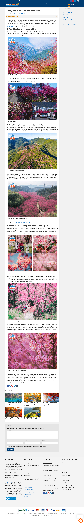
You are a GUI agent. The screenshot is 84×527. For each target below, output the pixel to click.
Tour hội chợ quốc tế (67, 14)
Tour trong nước (66, 21)
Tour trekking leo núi (67, 19)
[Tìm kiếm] (78, 1)
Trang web (44, 440)
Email (26, 440)
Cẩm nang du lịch (27, 494)
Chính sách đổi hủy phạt (29, 489)
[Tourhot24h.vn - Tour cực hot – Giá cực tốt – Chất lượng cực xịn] (12, 4)
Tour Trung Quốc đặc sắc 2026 (70, 24)
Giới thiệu (26, 496)
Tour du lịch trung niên (67, 12)
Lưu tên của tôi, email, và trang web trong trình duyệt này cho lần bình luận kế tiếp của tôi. (27, 446)
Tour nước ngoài (66, 17)
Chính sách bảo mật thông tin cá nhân (32, 484)
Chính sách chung (28, 487)
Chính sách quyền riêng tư (29, 492)
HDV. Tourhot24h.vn (21, 13)
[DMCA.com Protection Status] (42, 517)
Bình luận (9, 430)
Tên (8, 440)
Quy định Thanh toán (28, 499)
